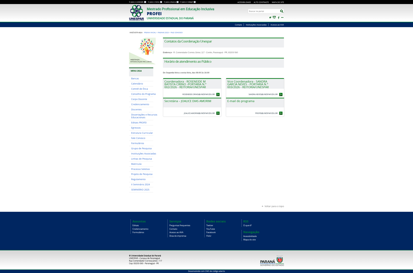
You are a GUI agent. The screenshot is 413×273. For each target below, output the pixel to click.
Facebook (278, 17)
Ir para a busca (171, 2)
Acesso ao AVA (277, 24)
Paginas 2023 (163, 32)
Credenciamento (140, 229)
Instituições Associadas (256, 24)
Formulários (138, 232)
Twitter (270, 17)
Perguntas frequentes (179, 225)
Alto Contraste (261, 2)
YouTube (274, 17)
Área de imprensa (177, 236)
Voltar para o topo (274, 206)
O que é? (247, 225)
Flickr (282, 17)
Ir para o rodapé (187, 2)
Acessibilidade (244, 2)
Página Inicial (150, 32)
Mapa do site (278, 2)
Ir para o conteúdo (137, 2)
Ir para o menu (154, 2)
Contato (238, 24)
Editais (135, 225)
